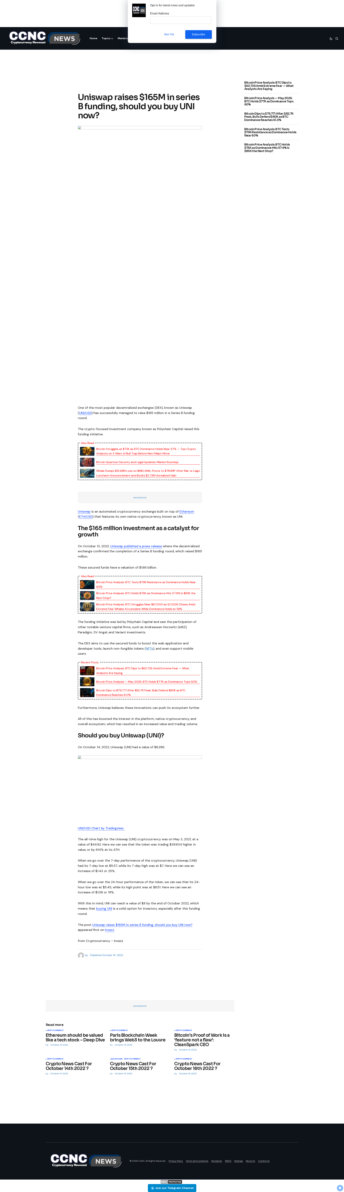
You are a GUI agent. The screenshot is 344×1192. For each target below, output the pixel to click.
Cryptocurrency (55, 1030)
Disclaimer (216, 1161)
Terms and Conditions (197, 1161)
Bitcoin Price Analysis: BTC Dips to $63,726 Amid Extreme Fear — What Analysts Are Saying (142, 670)
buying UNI (104, 908)
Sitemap (238, 1161)
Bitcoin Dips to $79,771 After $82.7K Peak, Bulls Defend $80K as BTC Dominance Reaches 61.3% (140, 692)
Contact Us (264, 1161)
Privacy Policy (176, 1161)
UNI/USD (85, 413)
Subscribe (198, 34)
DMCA (228, 1161)
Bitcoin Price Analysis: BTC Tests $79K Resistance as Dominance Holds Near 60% (146, 584)
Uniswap (84, 511)
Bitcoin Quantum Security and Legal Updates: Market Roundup (137, 462)
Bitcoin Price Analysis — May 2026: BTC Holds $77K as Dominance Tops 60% (146, 682)
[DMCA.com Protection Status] (171, 1182)
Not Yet (169, 34)
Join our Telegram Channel (174, 1188)
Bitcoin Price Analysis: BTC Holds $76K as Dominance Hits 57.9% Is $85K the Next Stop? (146, 595)
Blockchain (117, 1059)
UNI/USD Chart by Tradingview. (101, 828)
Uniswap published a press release (136, 546)
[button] (331, 38)
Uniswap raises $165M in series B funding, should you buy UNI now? (142, 925)
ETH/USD (85, 516)
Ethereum (186, 511)
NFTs (149, 648)
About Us (250, 1161)
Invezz (109, 930)
